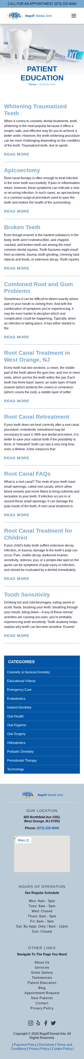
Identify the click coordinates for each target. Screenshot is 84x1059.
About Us (42, 962)
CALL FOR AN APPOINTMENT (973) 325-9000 (42, 3)
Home (32, 84)
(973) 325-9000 (48, 828)
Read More (16, 154)
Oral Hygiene (16, 725)
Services (42, 967)
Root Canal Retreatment (36, 417)
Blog (42, 988)
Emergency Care (19, 689)
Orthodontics (16, 743)
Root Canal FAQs (27, 474)
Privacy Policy (42, 1008)
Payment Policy (25, 1044)
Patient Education (42, 983)
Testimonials (42, 977)
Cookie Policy (62, 1048)
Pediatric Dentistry (20, 751)
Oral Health (15, 716)
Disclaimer (46, 1044)
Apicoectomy (22, 170)
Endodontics (16, 698)
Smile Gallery (42, 972)
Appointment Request (42, 993)
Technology (15, 769)
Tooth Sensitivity (27, 594)
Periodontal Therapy (22, 760)
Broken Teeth (22, 227)
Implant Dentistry (19, 707)
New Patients (42, 998)
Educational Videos (21, 681)
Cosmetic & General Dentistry (28, 672)
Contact (42, 1003)
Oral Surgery (16, 734)
